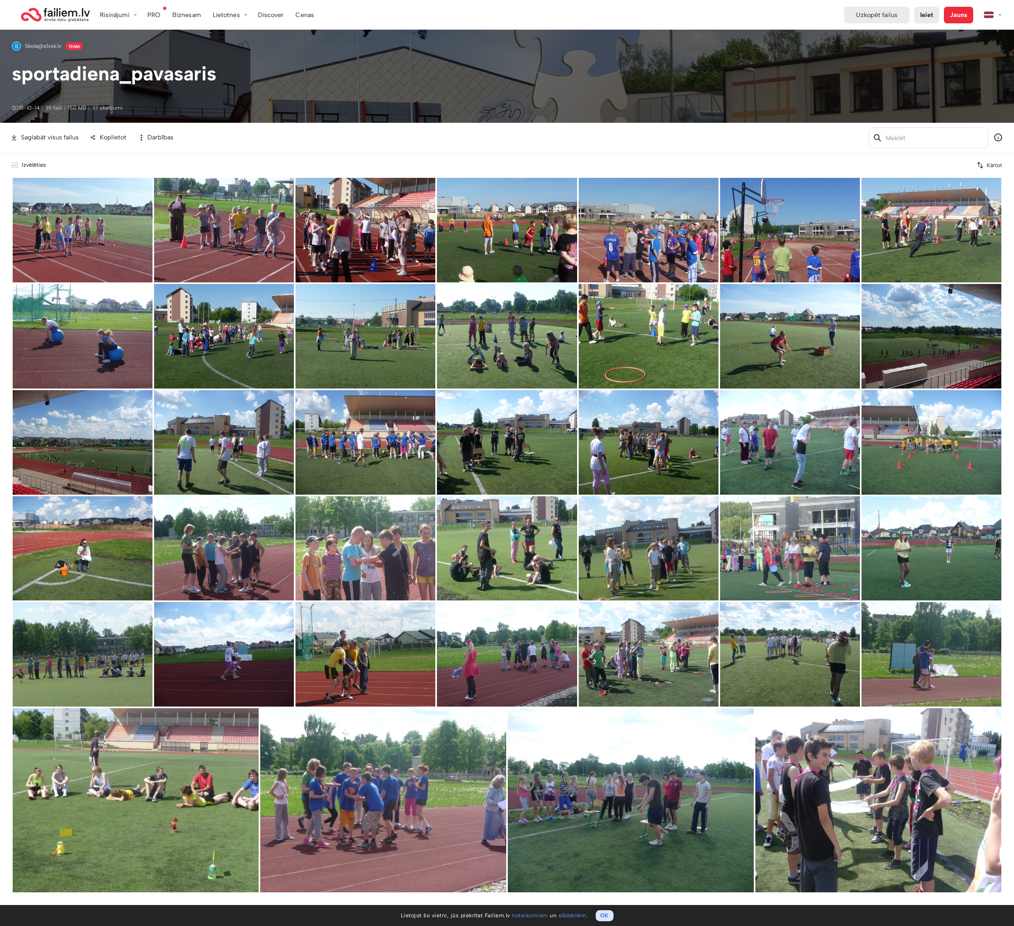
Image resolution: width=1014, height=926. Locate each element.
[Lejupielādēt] (147, 183)
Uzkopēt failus (876, 15)
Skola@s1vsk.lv (43, 46)
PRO (153, 15)
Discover (271, 15)
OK (604, 915)
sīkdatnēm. (573, 915)
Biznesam (186, 15)
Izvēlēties (34, 165)
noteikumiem (530, 915)
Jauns (958, 15)
